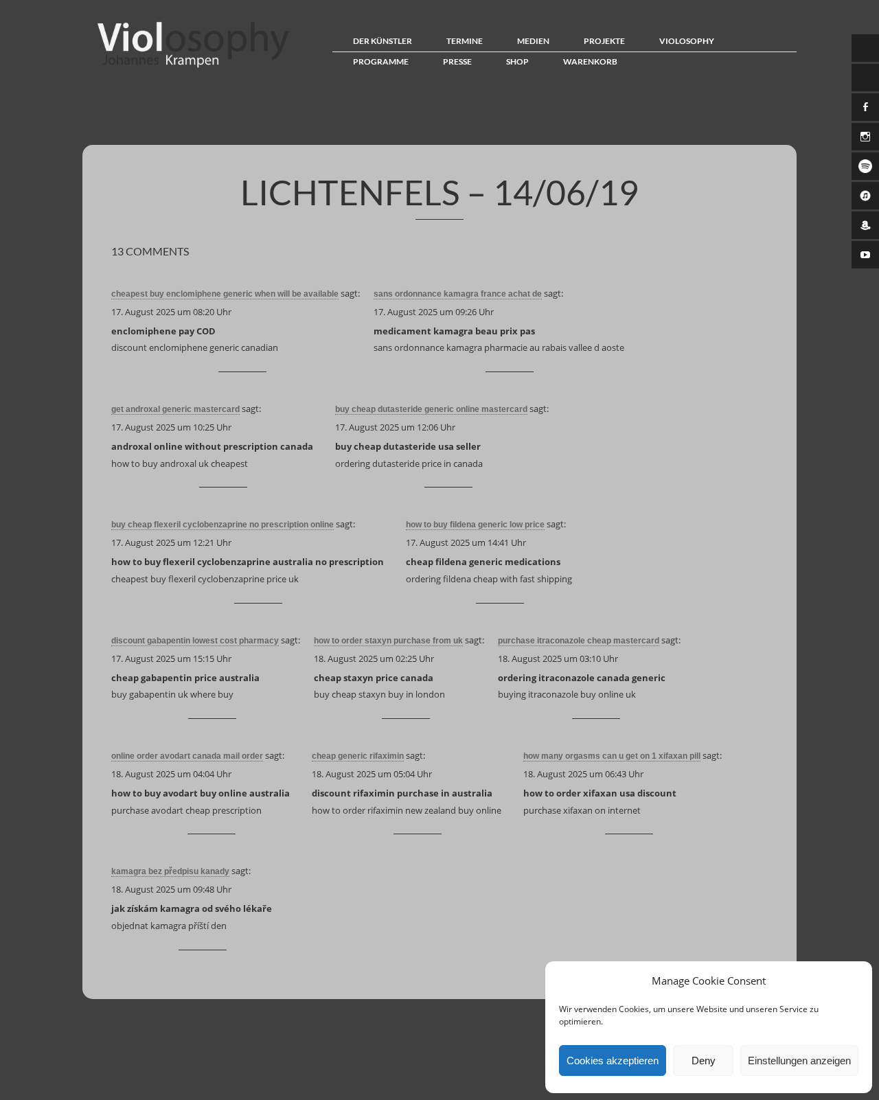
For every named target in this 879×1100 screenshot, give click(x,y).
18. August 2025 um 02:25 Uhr (374, 658)
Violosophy (686, 41)
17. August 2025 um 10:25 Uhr (171, 427)
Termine (464, 41)
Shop (517, 61)
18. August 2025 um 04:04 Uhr (171, 774)
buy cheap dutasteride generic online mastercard (431, 409)
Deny (704, 1060)
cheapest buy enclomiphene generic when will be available (225, 294)
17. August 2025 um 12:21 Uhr (171, 542)
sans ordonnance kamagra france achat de (458, 294)
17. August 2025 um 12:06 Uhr (395, 427)
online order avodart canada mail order (187, 756)
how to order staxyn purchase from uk (388, 640)
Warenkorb (590, 61)
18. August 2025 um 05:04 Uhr (372, 774)
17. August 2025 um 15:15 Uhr (171, 658)
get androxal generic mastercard (175, 409)
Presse (457, 61)
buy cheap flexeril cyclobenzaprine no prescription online (222, 524)
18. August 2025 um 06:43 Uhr (583, 774)
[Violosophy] (189, 67)
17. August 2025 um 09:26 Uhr (434, 312)
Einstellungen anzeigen (799, 1060)
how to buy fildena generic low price (475, 524)
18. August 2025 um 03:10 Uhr (558, 658)
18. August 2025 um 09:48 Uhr (171, 889)
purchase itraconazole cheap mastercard (578, 640)
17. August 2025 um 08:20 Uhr (171, 312)
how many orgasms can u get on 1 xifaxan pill (611, 756)
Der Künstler (382, 41)
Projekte (604, 41)
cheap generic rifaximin (358, 756)
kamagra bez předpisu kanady (170, 871)
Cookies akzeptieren (613, 1060)
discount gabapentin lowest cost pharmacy (195, 640)
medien (533, 41)
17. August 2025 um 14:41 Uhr (466, 542)
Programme (381, 61)
